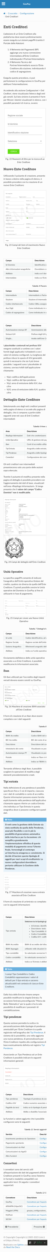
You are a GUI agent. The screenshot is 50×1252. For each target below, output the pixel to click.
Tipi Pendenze (36, 1033)
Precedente (12, 1227)
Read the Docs (13, 1247)
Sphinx (20, 1245)
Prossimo (38, 1227)
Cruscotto (12, 13)
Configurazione (27, 13)
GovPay (26, 4)
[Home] (4, 13)
